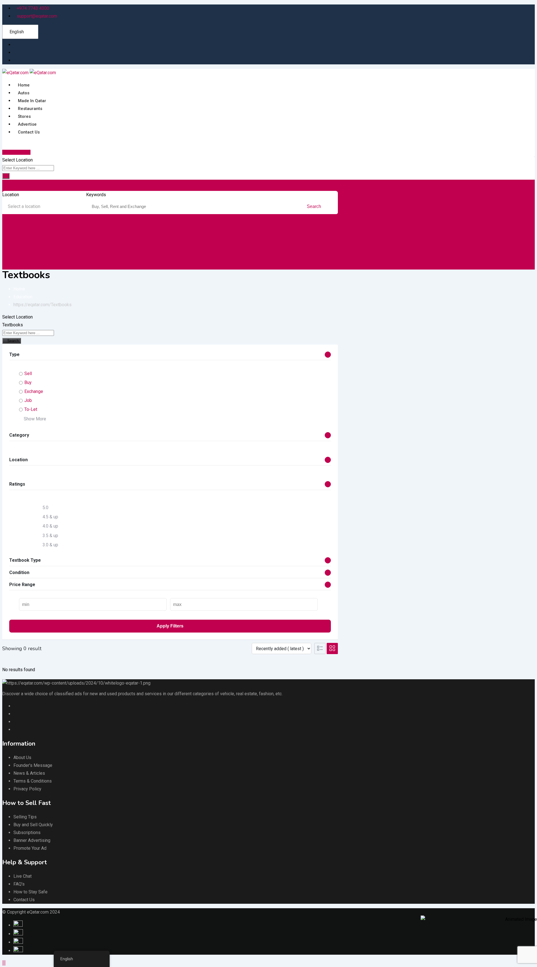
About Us (22, 757)
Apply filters (170, 626)
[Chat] (4, 144)
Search (314, 206)
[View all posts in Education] (157, 235)
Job (28, 400)
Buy (28, 382)
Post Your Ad (17, 152)
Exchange (33, 391)
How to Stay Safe (30, 892)
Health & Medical (315, 246)
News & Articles (29, 773)
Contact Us (24, 899)
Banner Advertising (31, 840)
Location (10, 194)
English (17, 31)
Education (160, 246)
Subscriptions (27, 832)
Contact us (29, 132)
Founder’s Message (32, 765)
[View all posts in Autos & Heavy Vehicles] (10, 235)
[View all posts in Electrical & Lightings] (205, 235)
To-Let (30, 409)
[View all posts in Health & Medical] (303, 235)
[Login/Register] (8, 144)
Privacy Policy (27, 789)
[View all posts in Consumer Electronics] (108, 235)
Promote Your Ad (29, 848)
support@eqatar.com (37, 16)
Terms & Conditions (32, 781)
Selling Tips (25, 817)
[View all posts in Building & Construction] (59, 235)
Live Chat (22, 876)
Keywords (96, 194)
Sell (28, 373)
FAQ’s (19, 884)
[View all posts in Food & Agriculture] (254, 235)
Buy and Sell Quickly (33, 824)
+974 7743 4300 (33, 8)
